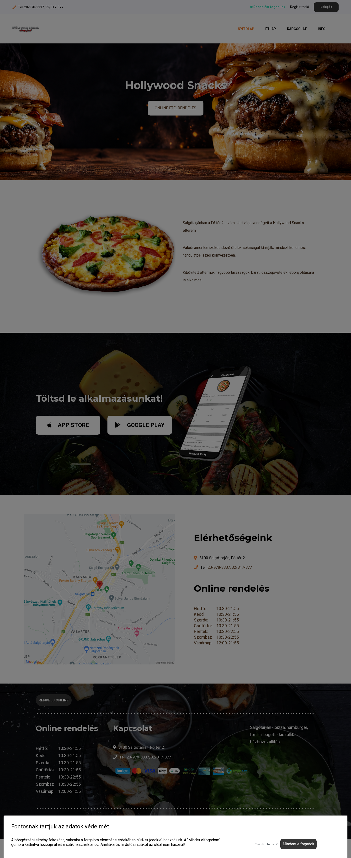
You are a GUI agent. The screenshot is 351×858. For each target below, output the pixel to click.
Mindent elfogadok (298, 844)
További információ (266, 844)
